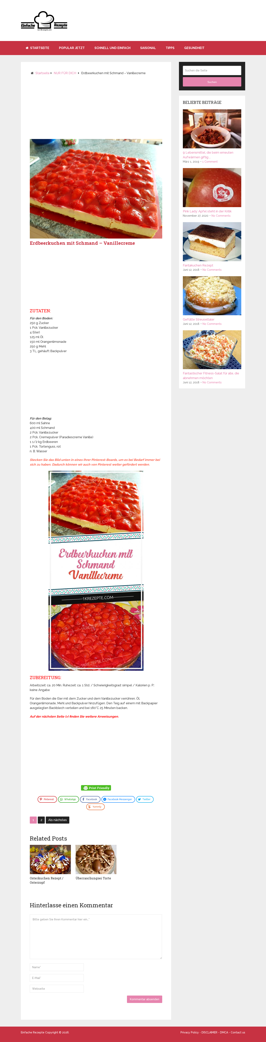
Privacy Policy (190, 1032)
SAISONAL (148, 48)
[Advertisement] (96, 108)
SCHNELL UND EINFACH (112, 48)
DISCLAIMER (209, 1032)
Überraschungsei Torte (93, 878)
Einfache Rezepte (32, 1032)
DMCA (224, 1032)
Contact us (238, 1032)
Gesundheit (194, 48)
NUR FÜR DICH (65, 73)
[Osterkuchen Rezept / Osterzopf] (50, 859)
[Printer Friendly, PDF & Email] (96, 788)
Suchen (212, 82)
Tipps (170, 48)
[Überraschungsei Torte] (96, 859)
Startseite (39, 48)
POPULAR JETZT (72, 48)
